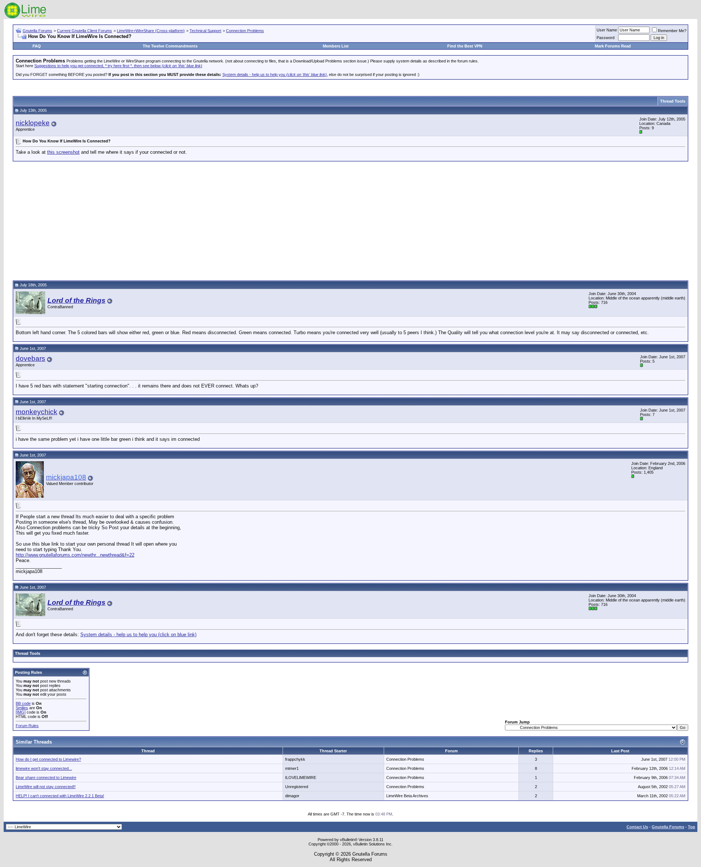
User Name (607, 30)
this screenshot (63, 152)
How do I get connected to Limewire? (48, 759)
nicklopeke (33, 123)
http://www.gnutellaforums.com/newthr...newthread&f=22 (75, 555)
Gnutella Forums (37, 30)
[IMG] (21, 712)
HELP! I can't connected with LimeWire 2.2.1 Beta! (60, 796)
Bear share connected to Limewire (46, 777)
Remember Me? (672, 30)
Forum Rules (27, 725)
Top (691, 827)
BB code (23, 703)
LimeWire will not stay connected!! (46, 786)
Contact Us (637, 827)
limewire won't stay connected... (44, 768)
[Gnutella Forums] (25, 17)
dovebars (30, 358)
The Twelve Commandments (170, 46)
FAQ (36, 46)
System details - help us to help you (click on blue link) (138, 634)
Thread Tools (672, 101)
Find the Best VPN (464, 46)
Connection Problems (245, 30)
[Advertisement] (350, 220)
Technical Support (205, 30)
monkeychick (36, 412)
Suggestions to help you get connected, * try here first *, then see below (118, 66)
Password (605, 37)
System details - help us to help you (274, 74)
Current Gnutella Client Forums (84, 30)
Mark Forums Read (613, 46)
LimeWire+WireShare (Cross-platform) (151, 30)
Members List (336, 46)
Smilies (22, 708)
